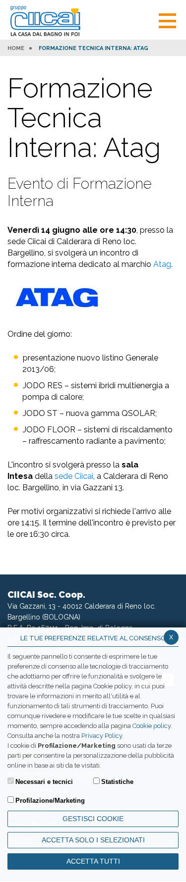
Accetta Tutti (93, 861)
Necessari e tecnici (44, 781)
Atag (162, 264)
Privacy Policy (101, 735)
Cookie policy (151, 725)
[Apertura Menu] (167, 19)
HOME (15, 48)
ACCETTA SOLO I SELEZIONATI (93, 840)
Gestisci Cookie (93, 819)
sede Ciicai (74, 476)
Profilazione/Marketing (50, 800)
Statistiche (117, 781)
